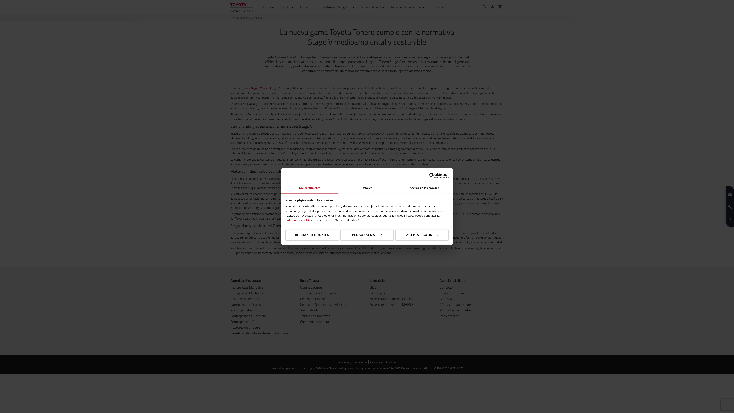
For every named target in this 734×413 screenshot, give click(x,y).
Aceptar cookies (422, 235)
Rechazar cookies (312, 235)
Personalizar (365, 235)
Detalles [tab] (367, 187)
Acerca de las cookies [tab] (424, 187)
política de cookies (298, 220)
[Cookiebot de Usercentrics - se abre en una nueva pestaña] (432, 175)
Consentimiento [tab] (309, 187)
